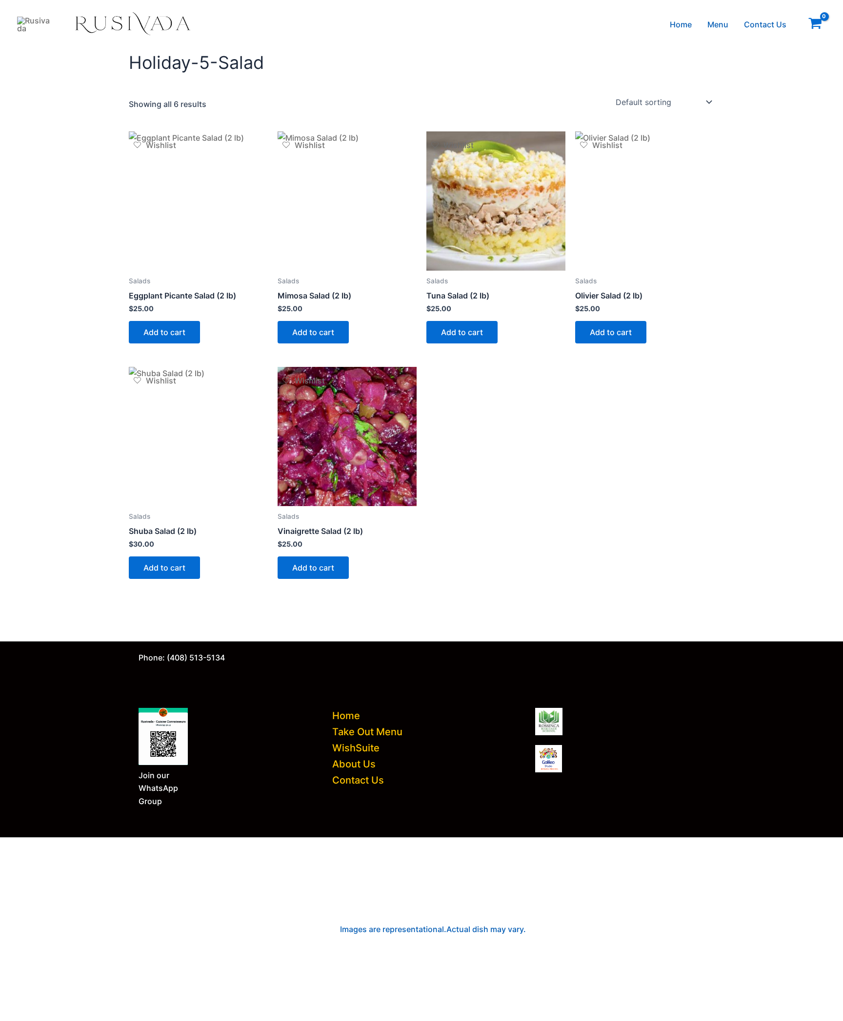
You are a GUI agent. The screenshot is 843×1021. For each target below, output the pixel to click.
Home (681, 24)
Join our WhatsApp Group (158, 788)
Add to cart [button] (164, 332)
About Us (354, 764)
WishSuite (356, 748)
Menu (717, 24)
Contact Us (765, 24)
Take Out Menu (367, 732)
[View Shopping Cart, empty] (815, 25)
